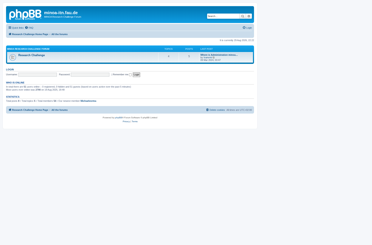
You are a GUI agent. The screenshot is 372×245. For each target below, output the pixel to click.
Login (10, 69)
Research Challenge (31, 55)
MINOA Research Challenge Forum (28, 49)
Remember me (121, 74)
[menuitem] (29, 27)
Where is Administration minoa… (219, 55)
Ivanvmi (208, 57)
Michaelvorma (88, 101)
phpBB (118, 117)
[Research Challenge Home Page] (25, 14)
